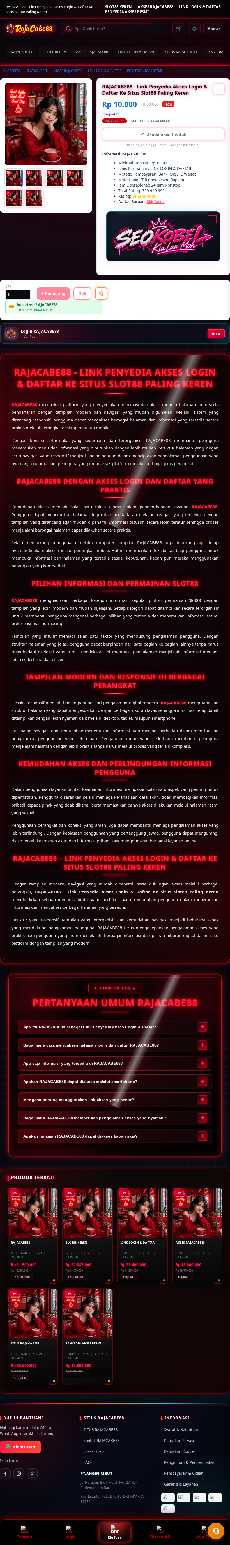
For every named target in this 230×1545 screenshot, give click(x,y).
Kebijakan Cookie (179, 1451)
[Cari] (68, 28)
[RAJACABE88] (30, 28)
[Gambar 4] (75, 178)
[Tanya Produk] (101, 293)
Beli (82, 293)
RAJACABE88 (21, 51)
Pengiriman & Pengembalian (189, 1462)
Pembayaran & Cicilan (183, 1473)
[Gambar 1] (14, 178)
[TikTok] (32, 1473)
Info (216, 334)
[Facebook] (5, 1473)
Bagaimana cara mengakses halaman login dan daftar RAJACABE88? (91, 1045)
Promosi (24, 1537)
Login (70, 1537)
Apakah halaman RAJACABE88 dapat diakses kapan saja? (80, 1136)
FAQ (87, 1462)
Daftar (115, 1537)
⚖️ (194, 28)
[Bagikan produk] (218, 89)
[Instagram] (18, 1473)
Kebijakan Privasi (179, 1440)
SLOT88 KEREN (118, 6)
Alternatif (160, 1537)
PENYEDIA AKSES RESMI (127, 11)
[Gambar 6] (34, 198)
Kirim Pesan (24, 1447)
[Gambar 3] (55, 178)
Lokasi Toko (93, 1451)
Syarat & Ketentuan (181, 1429)
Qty (8, 286)
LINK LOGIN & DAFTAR (200, 6)
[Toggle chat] (216, 1531)
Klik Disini (156, 201)
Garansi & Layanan (181, 1484)
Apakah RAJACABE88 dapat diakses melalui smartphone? (80, 1081)
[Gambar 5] (14, 198)
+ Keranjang (53, 293)
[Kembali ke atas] (217, 1516)
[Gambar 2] (34, 178)
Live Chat (205, 1537)
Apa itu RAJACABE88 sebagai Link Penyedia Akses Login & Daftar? (89, 1027)
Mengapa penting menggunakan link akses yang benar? (78, 1099)
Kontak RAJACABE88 (101, 1440)
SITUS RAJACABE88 (181, 51)
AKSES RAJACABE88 (155, 6)
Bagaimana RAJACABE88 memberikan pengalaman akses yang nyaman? (94, 1118)
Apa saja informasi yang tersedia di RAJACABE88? (73, 1063)
